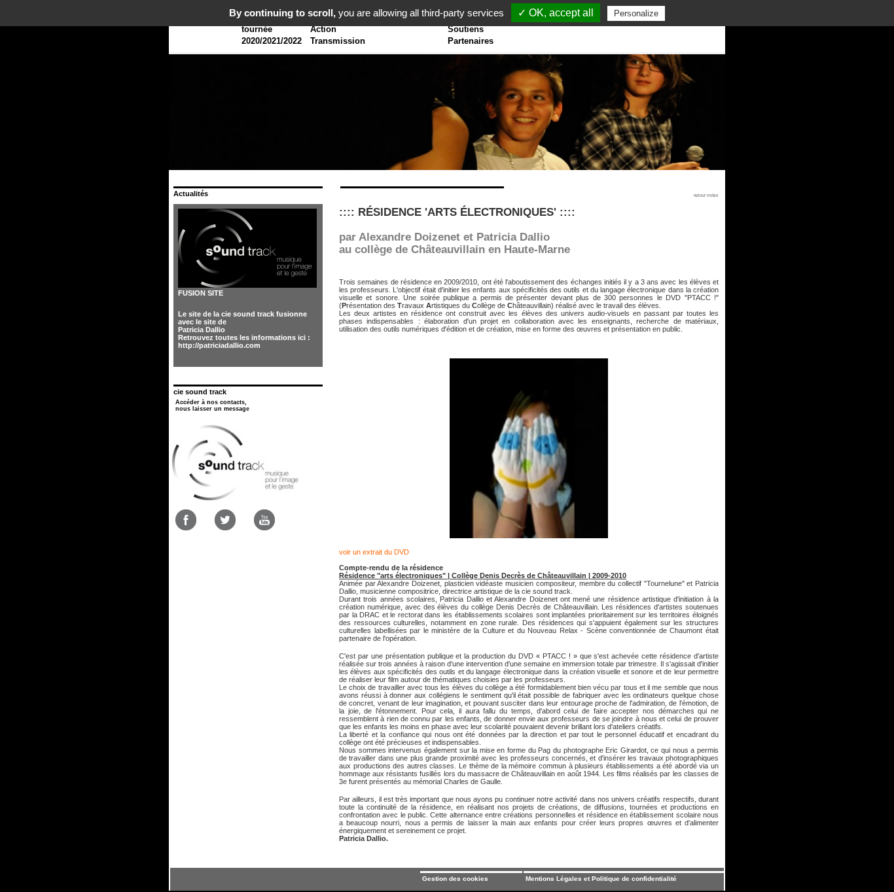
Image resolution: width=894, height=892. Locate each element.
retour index (706, 195)
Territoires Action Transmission (337, 29)
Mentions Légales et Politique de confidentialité (601, 878)
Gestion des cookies (455, 878)
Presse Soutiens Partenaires (470, 29)
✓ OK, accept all (556, 12)
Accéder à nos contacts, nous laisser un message (212, 405)
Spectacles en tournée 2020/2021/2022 (271, 29)
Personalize (636, 13)
